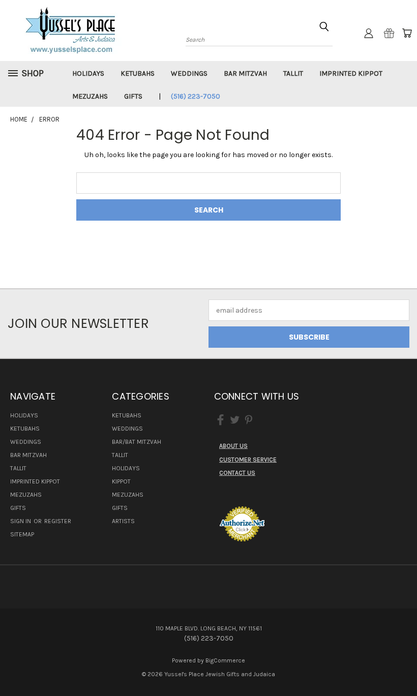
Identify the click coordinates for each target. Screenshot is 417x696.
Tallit (293, 73)
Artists (123, 521)
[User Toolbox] (369, 33)
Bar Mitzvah (245, 73)
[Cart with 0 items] (407, 33)
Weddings (189, 73)
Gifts (133, 96)
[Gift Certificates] (389, 33)
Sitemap (22, 534)
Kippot (121, 481)
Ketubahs (138, 73)
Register (57, 521)
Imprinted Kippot (350, 73)
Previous (401, 664)
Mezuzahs (90, 96)
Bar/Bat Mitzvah (136, 441)
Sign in (21, 521)
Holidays (88, 73)
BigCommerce (225, 660)
